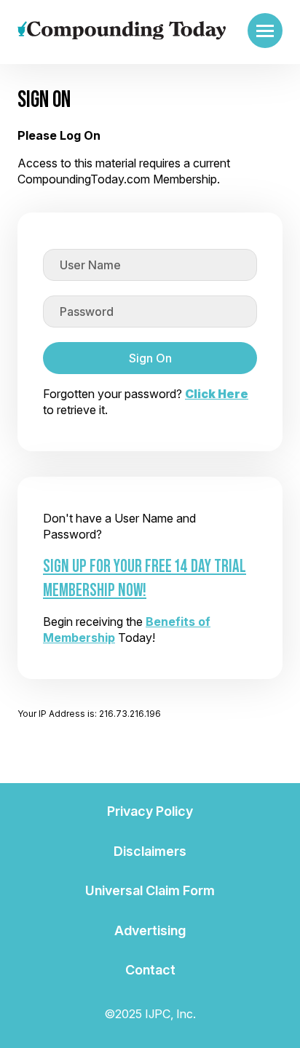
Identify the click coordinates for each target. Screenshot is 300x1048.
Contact (150, 969)
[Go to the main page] (121, 30)
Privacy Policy (150, 811)
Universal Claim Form (150, 890)
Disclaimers (150, 851)
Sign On (150, 358)
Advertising (150, 930)
